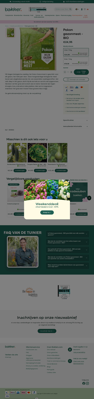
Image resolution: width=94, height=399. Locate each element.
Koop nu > (47, 212)
